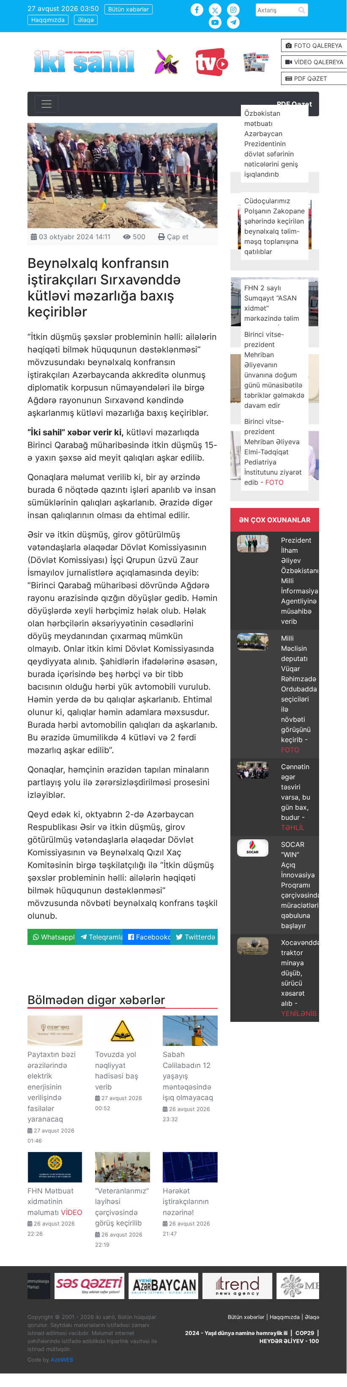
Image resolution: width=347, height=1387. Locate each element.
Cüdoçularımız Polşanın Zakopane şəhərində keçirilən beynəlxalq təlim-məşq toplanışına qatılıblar (274, 226)
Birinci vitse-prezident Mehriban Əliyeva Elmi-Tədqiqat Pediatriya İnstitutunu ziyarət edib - (273, 451)
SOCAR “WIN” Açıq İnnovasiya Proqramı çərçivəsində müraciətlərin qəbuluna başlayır (301, 885)
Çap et (177, 236)
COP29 (304, 1333)
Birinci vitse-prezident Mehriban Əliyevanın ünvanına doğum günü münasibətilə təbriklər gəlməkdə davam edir (274, 370)
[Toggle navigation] (46, 104)
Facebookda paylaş (152, 937)
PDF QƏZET (309, 78)
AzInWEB (62, 1360)
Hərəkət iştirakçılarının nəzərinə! (186, 1202)
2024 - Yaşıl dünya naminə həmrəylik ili (236, 1333)
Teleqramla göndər (105, 937)
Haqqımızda (48, 19)
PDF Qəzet (294, 104)
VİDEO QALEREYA (317, 62)
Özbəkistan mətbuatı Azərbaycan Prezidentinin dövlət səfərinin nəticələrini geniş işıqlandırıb (271, 143)
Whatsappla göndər (57, 937)
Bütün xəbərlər (128, 9)
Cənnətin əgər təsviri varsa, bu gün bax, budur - (295, 797)
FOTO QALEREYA (317, 45)
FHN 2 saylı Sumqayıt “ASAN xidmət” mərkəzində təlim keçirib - (271, 308)
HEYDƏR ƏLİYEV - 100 (289, 1341)
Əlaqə (86, 19)
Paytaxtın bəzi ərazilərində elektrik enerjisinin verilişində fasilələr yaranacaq (51, 1086)
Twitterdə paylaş (200, 937)
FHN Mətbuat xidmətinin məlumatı (54, 1202)
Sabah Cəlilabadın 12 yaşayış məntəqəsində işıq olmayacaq (188, 1076)
